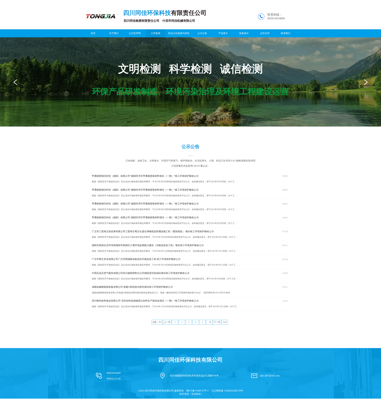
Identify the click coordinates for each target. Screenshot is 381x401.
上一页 (167, 322)
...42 (209, 322)
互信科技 (196, 394)
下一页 (217, 322)
